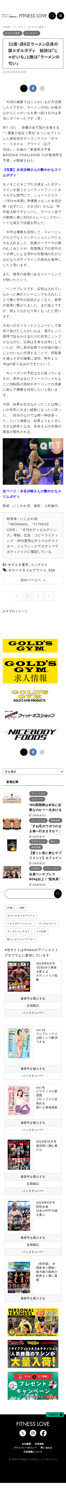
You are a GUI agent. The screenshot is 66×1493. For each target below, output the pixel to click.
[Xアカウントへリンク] (22, 1434)
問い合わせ (46, 1447)
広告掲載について (33, 1451)
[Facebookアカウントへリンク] (43, 1434)
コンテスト (39, 565)
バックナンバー (33, 1013)
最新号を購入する (33, 998)
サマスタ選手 (18, 565)
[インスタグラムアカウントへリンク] (33, 1434)
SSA (51, 570)
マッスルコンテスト (18, 931)
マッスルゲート (47, 923)
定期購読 (33, 1005)
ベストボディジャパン (19, 923)
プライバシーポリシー (25, 1447)
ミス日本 (41, 931)
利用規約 (39, 1443)
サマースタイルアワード (27, 570)
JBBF (22, 907)
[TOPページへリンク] (24, 16)
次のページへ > (33, 580)
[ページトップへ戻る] (55, 1415)
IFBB (10, 907)
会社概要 (26, 1443)
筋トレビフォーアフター (21, 939)
